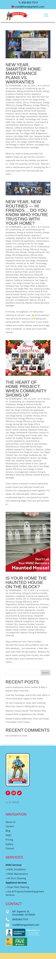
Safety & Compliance (24, 127)
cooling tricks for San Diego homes (28, 99)
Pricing (9, 839)
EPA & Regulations (14, 110)
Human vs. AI (12, 119)
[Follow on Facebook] (8, 793)
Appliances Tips (23, 96)
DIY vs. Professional (32, 102)
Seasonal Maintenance (16, 139)
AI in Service (43, 85)
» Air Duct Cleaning (16, 878)
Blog (8, 830)
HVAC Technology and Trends (33, 119)
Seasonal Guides (42, 136)
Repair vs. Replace (35, 449)
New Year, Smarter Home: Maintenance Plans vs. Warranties (24, 73)
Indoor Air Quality (24, 122)
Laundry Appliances (34, 269)
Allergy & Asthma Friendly (29, 91)
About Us (11, 822)
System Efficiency (36, 141)
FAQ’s (8, 835)
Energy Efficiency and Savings (26, 251)
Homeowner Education (37, 116)
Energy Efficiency (24, 105)
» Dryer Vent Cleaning (17, 887)
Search (45, 672)
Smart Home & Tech (38, 139)
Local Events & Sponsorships (33, 443)
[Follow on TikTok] (19, 793)
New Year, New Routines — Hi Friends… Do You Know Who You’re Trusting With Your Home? (27, 212)
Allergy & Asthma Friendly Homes (27, 92)
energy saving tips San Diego (32, 108)
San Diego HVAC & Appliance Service (26, 456)
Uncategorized (42, 144)
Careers (10, 826)
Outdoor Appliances (28, 277)
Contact (10, 848)
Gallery (9, 844)
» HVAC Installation (16, 869)
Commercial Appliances (23, 241)
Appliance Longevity (15, 407)
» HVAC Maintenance (17, 873)
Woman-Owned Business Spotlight (22, 147)
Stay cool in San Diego (16, 141)
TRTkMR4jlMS (15, 85)
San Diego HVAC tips (23, 136)
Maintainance (26, 125)
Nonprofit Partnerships (31, 446)
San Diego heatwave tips (30, 455)
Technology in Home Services (20, 144)
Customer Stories (14, 102)
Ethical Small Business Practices (33, 427)
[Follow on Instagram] (13, 793)
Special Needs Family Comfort (20, 294)
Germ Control (21, 113)
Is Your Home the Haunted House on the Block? (26, 582)
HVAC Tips (10, 122)
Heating (33, 113)
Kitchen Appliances (15, 269)
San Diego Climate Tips (23, 130)
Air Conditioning (13, 88)
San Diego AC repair (29, 452)
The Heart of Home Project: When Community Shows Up (26, 389)
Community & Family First (18, 412)
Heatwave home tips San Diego (20, 260)
